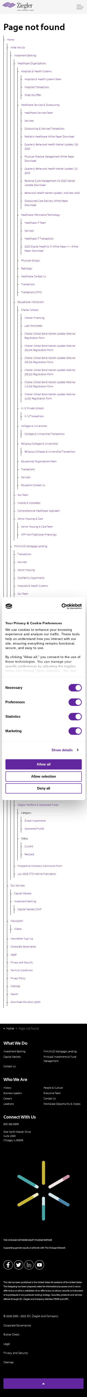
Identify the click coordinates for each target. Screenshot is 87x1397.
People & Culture (53, 1087)
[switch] (75, 702)
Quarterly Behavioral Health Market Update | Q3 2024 (51, 146)
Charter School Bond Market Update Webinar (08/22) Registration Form (50, 372)
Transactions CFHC (31, 292)
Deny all (43, 788)
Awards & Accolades (29, 503)
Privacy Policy (18, 978)
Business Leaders (12, 1093)
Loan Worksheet (33, 325)
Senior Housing (26, 570)
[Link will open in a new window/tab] (8, 1265)
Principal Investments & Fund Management (60, 1059)
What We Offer (33, 95)
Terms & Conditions (21, 970)
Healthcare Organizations (32, 63)
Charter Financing (35, 317)
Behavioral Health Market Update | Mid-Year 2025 (52, 193)
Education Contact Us (33, 485)
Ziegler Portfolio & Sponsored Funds (38, 805)
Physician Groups (30, 260)
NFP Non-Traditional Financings (38, 534)
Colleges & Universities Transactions (44, 434)
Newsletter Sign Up (22, 938)
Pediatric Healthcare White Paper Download (49, 136)
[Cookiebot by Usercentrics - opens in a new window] (62, 606)
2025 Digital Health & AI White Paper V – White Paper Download (51, 248)
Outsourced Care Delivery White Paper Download (46, 203)
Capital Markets (22, 893)
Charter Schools (30, 310)
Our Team (23, 495)
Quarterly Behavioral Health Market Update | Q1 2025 (51, 171)
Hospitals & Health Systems (36, 71)
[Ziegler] (18, 7)
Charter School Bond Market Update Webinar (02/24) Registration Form (50, 348)
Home (10, 39)
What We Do (18, 47)
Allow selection (43, 776)
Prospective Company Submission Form (40, 866)
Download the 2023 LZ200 (25, 1002)
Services (29, 120)
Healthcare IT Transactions (39, 238)
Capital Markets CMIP (29, 909)
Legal (14, 954)
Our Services (18, 885)
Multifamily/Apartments (31, 578)
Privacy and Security (22, 962)
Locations (8, 1103)
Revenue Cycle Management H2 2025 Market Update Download (50, 183)
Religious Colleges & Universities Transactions (50, 451)
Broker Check (11, 1334)
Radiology (26, 268)
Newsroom (17, 921)
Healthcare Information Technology (40, 214)
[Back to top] (43, 1383)
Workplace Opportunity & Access (62, 1103)
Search (14, 994)
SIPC (66, 1298)
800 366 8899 (11, 1124)
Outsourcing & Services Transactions (44, 128)
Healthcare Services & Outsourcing (40, 104)
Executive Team (52, 1093)
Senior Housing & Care (30, 518)
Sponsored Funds (34, 828)
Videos (18, 928)
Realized (29, 854)
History (7, 1087)
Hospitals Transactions (37, 87)
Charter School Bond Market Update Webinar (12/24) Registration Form (50, 384)
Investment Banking (25, 55)
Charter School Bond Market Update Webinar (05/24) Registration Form (50, 360)
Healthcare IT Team (35, 222)
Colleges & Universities (34, 426)
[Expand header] (80, 7)
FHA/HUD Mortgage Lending (30, 546)
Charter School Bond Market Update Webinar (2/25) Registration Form (50, 396)
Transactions (28, 284)
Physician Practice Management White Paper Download (49, 158)
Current (29, 846)
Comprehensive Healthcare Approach (39, 510)
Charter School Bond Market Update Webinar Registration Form (50, 336)
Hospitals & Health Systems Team (43, 79)
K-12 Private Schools (32, 408)
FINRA (56, 1298)
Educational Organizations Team (39, 461)
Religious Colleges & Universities (39, 443)
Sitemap (15, 986)
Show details (62, 750)
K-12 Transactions (34, 416)
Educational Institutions (31, 302)
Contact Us (9, 1066)
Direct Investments (35, 820)
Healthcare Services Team (39, 112)
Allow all (44, 764)
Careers (7, 1098)
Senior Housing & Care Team (37, 526)
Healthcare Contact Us (33, 276)
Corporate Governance (23, 946)
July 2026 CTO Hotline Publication (37, 873)
